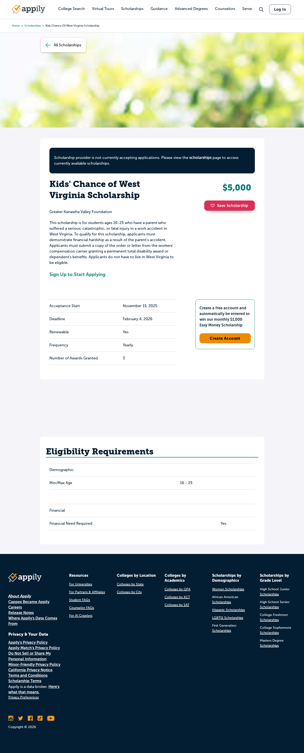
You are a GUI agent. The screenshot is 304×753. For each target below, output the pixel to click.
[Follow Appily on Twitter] (20, 718)
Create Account (225, 338)
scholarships (200, 158)
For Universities (80, 584)
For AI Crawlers (80, 615)
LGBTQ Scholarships (227, 618)
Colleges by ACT (177, 597)
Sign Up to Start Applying (77, 274)
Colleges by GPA (177, 589)
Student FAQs (79, 600)
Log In (280, 9)
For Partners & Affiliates (87, 592)
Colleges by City (129, 592)
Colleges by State (130, 584)
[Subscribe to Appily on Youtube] (50, 718)
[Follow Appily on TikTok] (40, 718)
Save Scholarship (232, 206)
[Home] (28, 9)
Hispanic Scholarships (228, 610)
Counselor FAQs (81, 608)
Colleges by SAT (177, 605)
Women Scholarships (228, 589)
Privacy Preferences (23, 697)
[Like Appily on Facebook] (30, 718)
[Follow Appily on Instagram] (10, 718)
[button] (214, 205)
